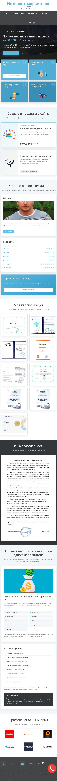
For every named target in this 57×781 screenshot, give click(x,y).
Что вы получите (18, 13)
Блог (13, 18)
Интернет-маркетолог (28, 3)
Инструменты (32, 13)
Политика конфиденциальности (8, 780)
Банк (7, 252)
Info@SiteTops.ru (31, 764)
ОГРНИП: (8, 268)
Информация (11, 764)
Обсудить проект (11, 53)
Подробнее (8, 231)
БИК (7, 256)
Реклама (44, 13)
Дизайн (5, 18)
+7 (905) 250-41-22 (28, 9)
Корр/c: (8, 264)
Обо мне (5, 13)
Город (8, 260)
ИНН (7, 249)
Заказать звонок (14, 75)
